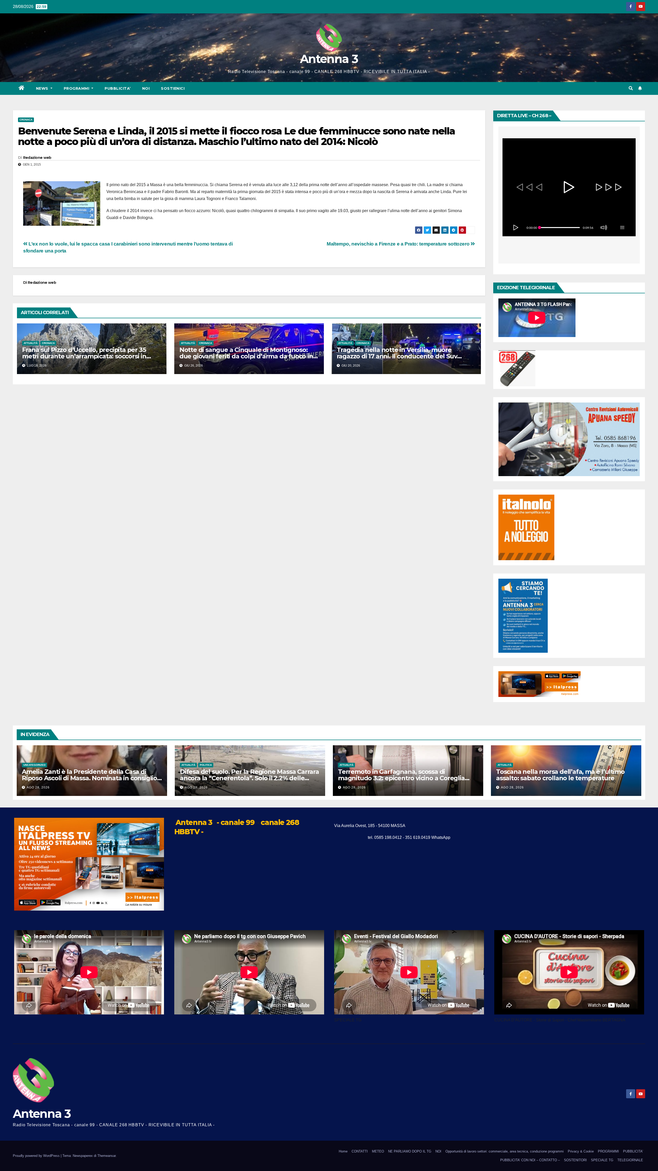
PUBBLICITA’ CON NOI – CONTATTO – (530, 1160)
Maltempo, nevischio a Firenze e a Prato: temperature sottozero (399, 244)
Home (343, 1151)
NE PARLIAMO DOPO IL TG (409, 1151)
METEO (378, 1151)
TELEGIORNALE (630, 1160)
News (43, 88)
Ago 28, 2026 (38, 787)
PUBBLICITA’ (118, 88)
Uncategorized (34, 765)
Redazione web (37, 157)
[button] (631, 88)
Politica (206, 765)
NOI (146, 88)
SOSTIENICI (173, 88)
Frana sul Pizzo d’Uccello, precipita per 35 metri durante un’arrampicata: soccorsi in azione (84, 356)
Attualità (31, 343)
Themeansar (106, 1156)
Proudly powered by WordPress (37, 1156)
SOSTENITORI (575, 1160)
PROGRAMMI (608, 1151)
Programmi (77, 88)
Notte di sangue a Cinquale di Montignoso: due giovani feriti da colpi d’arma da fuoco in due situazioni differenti (246, 356)
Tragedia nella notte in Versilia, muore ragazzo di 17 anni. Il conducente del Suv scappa (397, 356)
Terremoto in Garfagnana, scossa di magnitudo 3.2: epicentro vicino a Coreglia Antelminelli (401, 778)
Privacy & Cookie (581, 1151)
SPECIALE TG (602, 1160)
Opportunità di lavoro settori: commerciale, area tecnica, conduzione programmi (504, 1151)
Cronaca (26, 119)
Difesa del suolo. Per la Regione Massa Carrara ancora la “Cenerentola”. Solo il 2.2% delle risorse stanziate (249, 778)
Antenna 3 (329, 59)
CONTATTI (360, 1151)
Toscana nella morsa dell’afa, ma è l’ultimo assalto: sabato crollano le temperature (560, 775)
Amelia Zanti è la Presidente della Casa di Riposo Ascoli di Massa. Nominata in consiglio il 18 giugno (92, 778)
